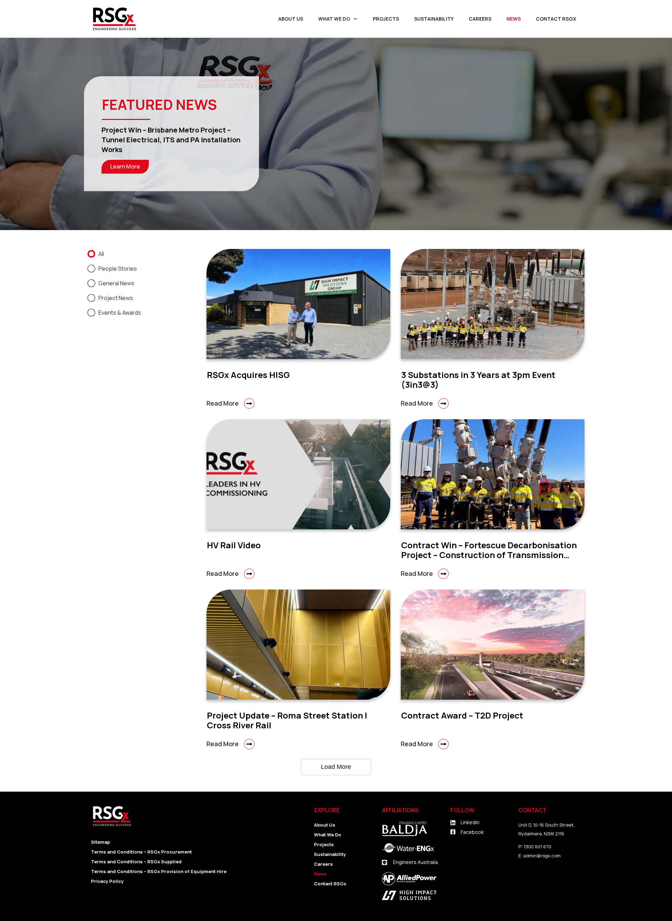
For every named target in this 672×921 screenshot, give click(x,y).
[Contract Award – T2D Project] (492, 645)
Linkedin (470, 822)
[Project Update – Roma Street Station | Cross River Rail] (298, 645)
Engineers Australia (415, 862)
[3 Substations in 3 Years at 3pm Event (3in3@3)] (492, 304)
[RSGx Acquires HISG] (298, 304)
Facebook (472, 832)
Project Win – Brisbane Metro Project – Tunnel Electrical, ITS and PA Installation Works (171, 139)
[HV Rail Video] (298, 474)
